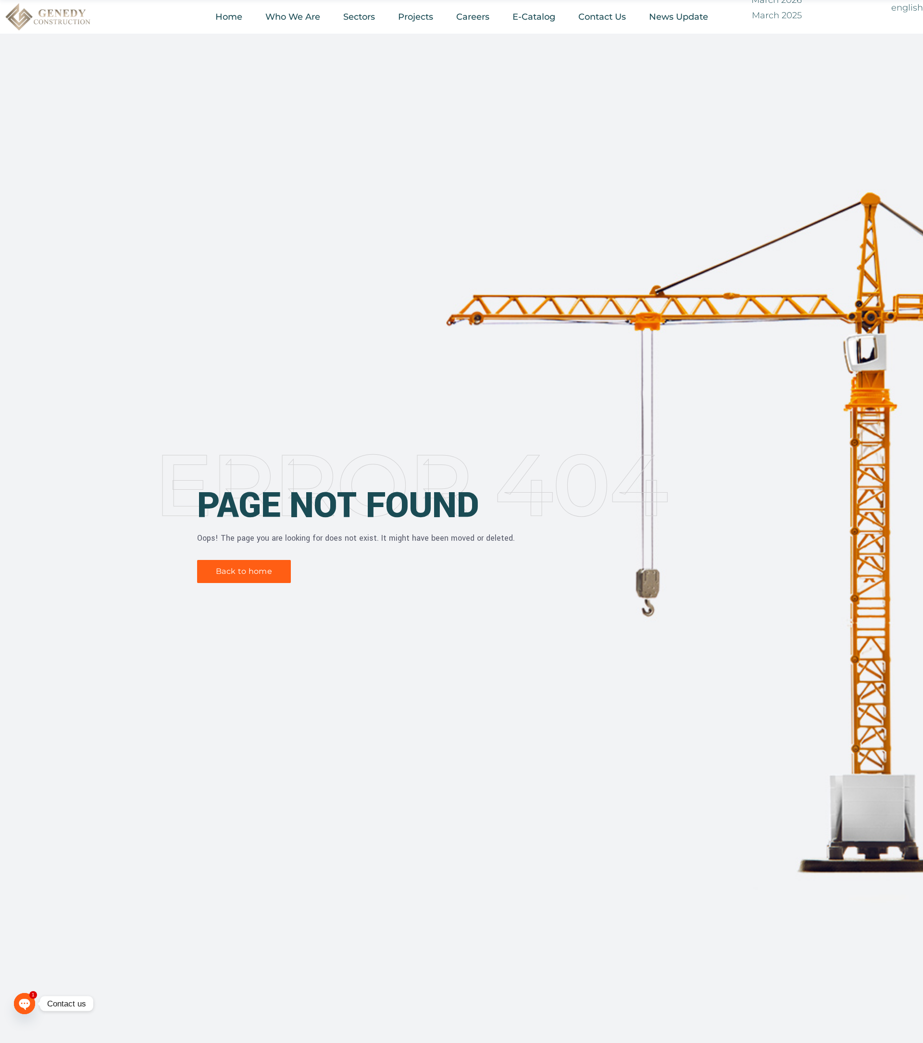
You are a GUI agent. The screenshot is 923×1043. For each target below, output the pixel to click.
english (907, 7)
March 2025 (777, 15)
